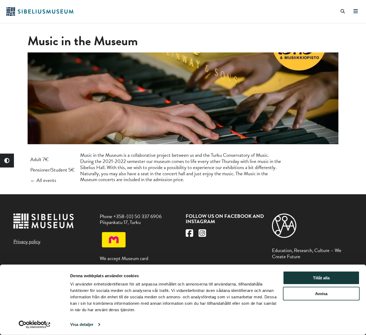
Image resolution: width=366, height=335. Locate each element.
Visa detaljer (82, 324)
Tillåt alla (321, 278)
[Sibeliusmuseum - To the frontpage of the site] (39, 14)
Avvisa (321, 293)
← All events (43, 180)
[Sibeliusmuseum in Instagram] (202, 234)
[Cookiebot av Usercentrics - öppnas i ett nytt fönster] (34, 325)
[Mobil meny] (356, 11)
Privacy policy (26, 241)
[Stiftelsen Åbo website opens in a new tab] (284, 236)
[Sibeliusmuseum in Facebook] (189, 234)
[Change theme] (7, 161)
